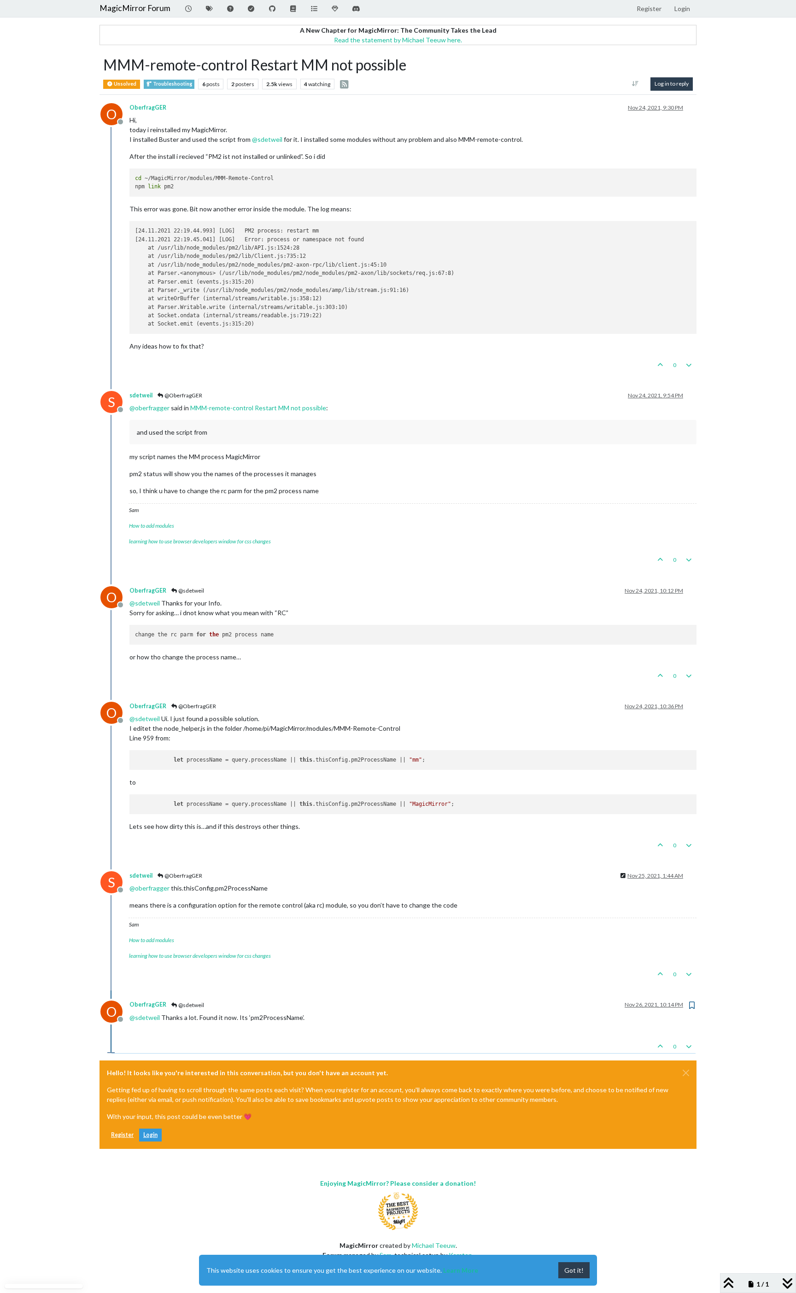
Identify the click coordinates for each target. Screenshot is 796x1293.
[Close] (685, 1072)
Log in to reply (672, 83)
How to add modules (151, 525)
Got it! (574, 1270)
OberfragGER (147, 107)
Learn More (460, 1270)
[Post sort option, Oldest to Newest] (635, 83)
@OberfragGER (183, 395)
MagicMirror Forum (135, 8)
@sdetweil (190, 590)
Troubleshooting (172, 84)
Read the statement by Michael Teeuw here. (398, 40)
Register (122, 1134)
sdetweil (140, 395)
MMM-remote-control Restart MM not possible (258, 408)
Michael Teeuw (434, 1245)
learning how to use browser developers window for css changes (200, 541)
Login (150, 1134)
